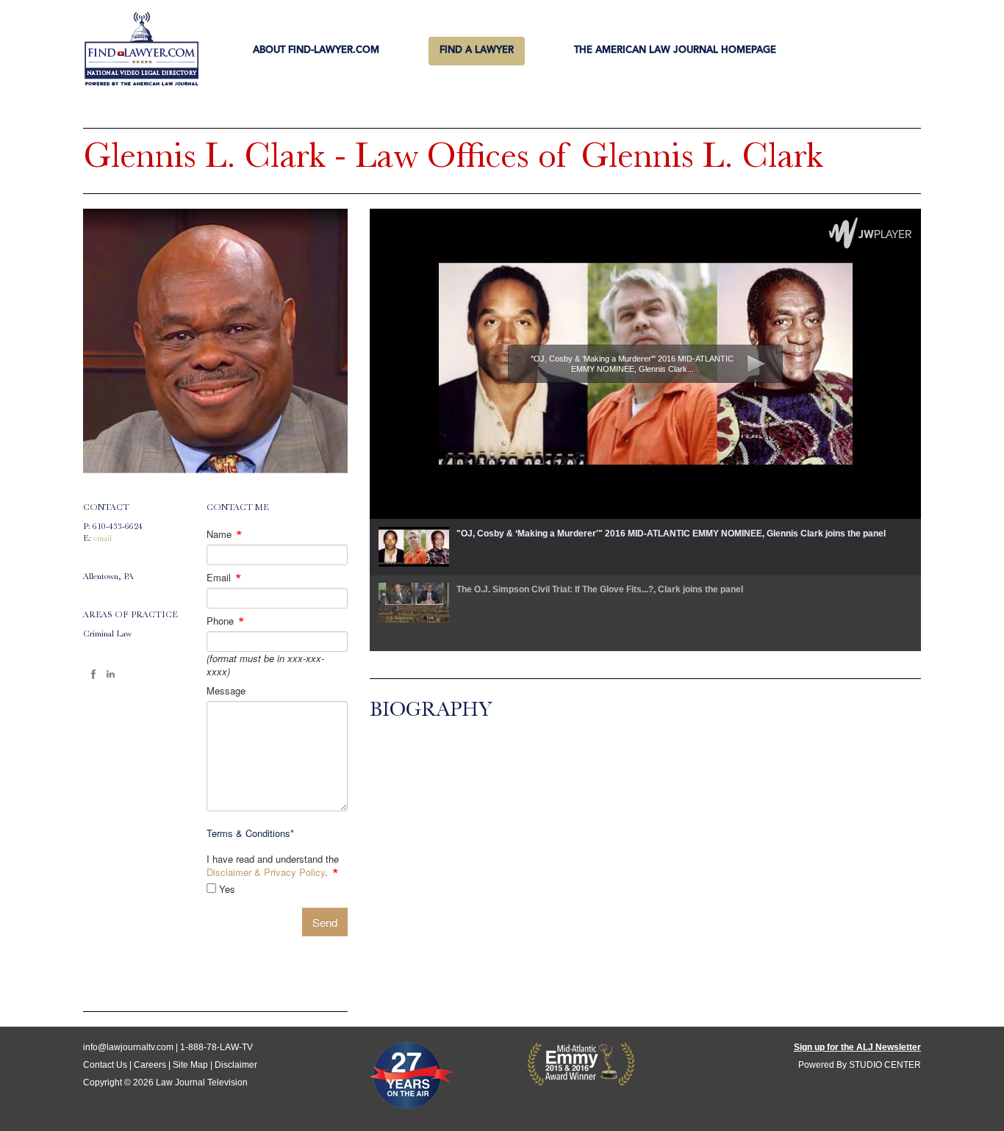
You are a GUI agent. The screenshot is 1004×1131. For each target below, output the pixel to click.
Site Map (190, 1065)
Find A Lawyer (477, 50)
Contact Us (105, 1065)
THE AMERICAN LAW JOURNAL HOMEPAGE (675, 50)
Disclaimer (236, 1065)
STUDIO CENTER (885, 1065)
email (102, 539)
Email (224, 577)
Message (226, 690)
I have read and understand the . (273, 865)
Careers (150, 1065)
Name (225, 534)
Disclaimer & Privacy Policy (266, 872)
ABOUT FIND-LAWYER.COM (316, 50)
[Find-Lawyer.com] (141, 50)
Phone (226, 621)
